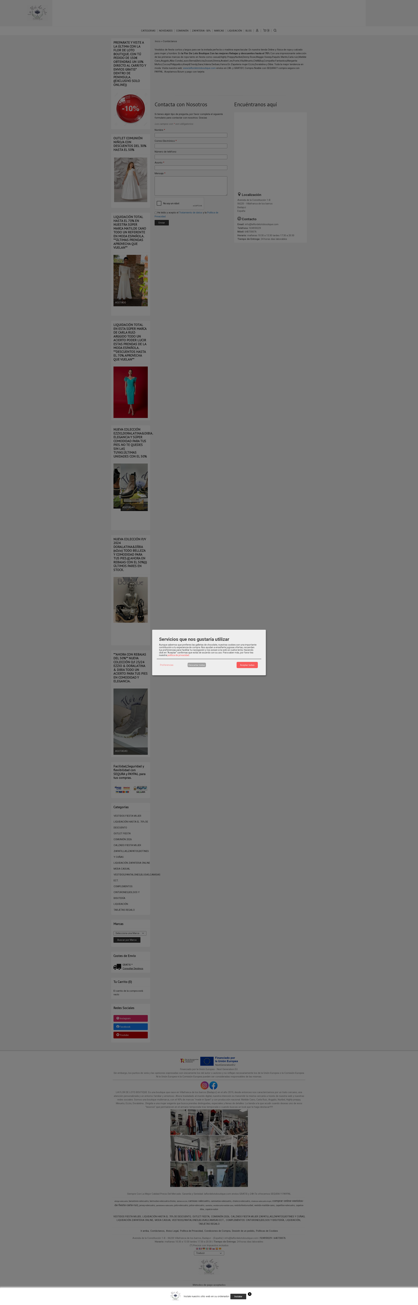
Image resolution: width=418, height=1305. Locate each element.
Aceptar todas (247, 665)
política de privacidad (178, 655)
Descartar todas (196, 665)
